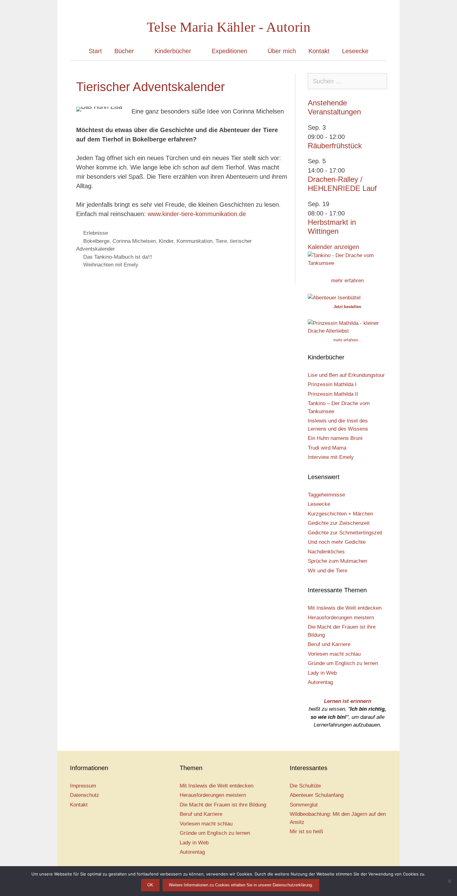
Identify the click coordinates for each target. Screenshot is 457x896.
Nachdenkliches (326, 552)
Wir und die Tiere (327, 571)
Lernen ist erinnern (347, 701)
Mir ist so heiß (306, 831)
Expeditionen (229, 51)
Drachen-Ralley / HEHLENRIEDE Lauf (342, 183)
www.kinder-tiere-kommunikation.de (197, 213)
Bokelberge (96, 241)
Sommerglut (304, 805)
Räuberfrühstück (335, 145)
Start (95, 51)
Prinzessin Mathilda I (332, 384)
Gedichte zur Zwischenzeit (339, 523)
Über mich (282, 51)
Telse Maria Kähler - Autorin (229, 27)
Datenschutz (84, 795)
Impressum (83, 786)
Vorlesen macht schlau (334, 654)
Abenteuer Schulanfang (317, 795)
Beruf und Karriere (329, 644)
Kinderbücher (173, 51)
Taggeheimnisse (326, 495)
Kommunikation (194, 241)
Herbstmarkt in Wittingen (332, 226)
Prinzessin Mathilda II (333, 394)
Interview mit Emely (331, 457)
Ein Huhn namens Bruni (335, 438)
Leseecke (355, 51)
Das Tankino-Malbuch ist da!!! (117, 257)
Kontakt (319, 51)
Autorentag (320, 682)
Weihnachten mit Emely (110, 265)
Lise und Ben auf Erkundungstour (346, 375)
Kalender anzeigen (333, 246)
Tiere (221, 241)
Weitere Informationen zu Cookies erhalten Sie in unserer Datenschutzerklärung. (241, 885)
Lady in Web (322, 673)
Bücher (124, 51)
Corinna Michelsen (134, 241)
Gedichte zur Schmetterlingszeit (345, 533)
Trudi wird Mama (327, 448)
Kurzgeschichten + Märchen (340, 514)
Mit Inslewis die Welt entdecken (344, 608)
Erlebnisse (95, 233)
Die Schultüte (305, 786)
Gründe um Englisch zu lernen (343, 663)
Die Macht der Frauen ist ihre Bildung (223, 805)
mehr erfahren (347, 281)
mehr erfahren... (347, 340)
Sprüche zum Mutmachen (337, 561)
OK (150, 885)
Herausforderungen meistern (341, 618)
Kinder (166, 241)
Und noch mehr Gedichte (337, 542)
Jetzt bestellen (347, 306)
